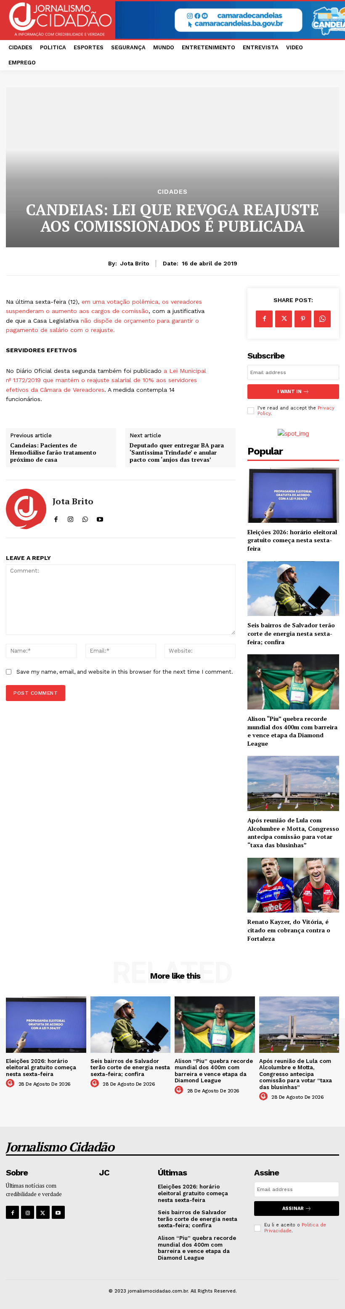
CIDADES (172, 192)
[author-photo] (11, 1083)
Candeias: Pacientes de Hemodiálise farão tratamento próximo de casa (53, 452)
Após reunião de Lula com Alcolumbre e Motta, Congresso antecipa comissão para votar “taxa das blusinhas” (293, 832)
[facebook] (56, 517)
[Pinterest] (303, 319)
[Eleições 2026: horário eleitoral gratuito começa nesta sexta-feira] (293, 495)
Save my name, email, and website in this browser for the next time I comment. (124, 672)
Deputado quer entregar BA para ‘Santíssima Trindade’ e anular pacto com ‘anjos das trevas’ (177, 452)
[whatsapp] (85, 517)
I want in (289, 391)
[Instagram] (27, 1212)
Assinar (293, 1208)
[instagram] (70, 517)
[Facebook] (264, 319)
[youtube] (100, 517)
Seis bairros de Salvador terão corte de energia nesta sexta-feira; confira (291, 633)
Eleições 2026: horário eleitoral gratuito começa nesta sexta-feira (292, 540)
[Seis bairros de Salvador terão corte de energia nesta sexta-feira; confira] (293, 588)
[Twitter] (283, 319)
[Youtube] (58, 1212)
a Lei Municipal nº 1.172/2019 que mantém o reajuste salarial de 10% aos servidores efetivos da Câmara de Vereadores (106, 380)
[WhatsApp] (322, 319)
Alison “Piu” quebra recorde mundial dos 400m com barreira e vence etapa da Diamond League (292, 731)
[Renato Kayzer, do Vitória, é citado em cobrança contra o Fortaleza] (293, 885)
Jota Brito (134, 263)
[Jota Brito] (26, 509)
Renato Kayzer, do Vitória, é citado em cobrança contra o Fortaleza (288, 930)
